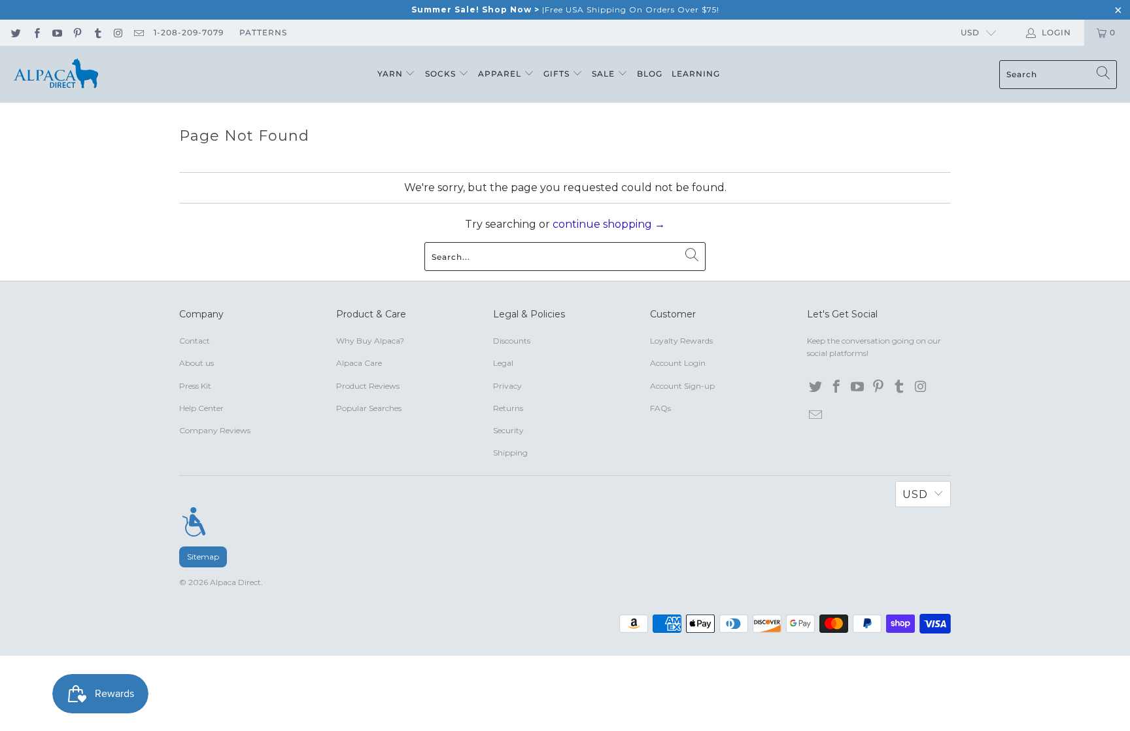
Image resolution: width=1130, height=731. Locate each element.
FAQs (660, 408)
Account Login (678, 363)
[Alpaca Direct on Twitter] (15, 32)
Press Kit (195, 386)
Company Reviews (214, 430)
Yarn (391, 74)
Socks (441, 74)
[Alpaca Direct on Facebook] (35, 32)
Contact (194, 341)
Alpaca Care (359, 363)
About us (196, 363)
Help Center (201, 408)
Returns (508, 408)
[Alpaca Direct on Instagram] (117, 32)
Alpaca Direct (235, 582)
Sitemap (203, 557)
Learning (696, 74)
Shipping (510, 452)
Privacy (507, 386)
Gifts (557, 74)
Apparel (501, 74)
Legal (503, 363)
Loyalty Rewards (681, 341)
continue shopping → (609, 224)
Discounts (511, 341)
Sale (604, 74)
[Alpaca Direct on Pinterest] (76, 32)
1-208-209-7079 (189, 32)
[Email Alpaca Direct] (138, 32)
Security (508, 430)
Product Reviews (368, 386)
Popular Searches (369, 408)
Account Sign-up (682, 386)
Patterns (263, 32)
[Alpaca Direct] (55, 74)
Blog (649, 74)
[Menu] (194, 521)
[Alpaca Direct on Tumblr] (97, 32)
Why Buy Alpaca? (370, 341)
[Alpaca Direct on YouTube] (56, 32)
